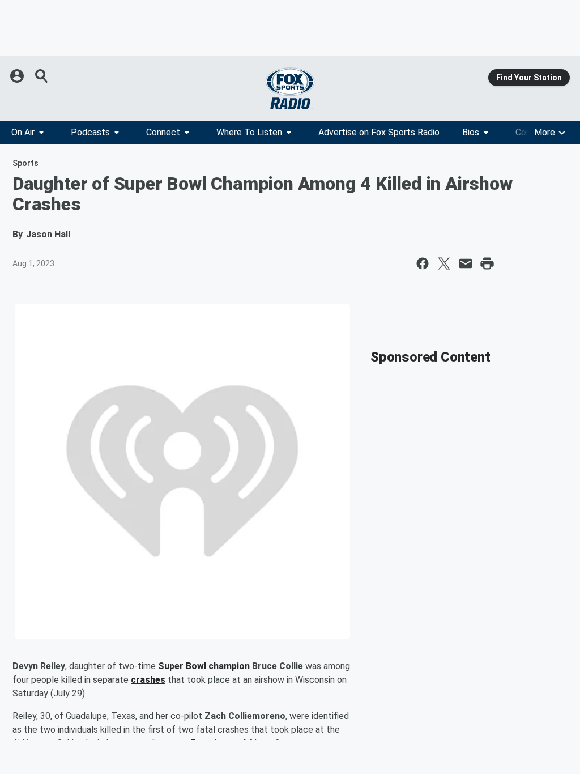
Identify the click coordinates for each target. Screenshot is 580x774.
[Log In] (18, 76)
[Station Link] (290, 88)
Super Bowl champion (204, 666)
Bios (470, 132)
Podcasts (90, 132)
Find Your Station (529, 77)
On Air (23, 132)
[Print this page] (487, 263)
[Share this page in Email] (466, 263)
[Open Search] (42, 76)
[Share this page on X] (444, 263)
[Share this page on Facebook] (422, 263)
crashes (148, 679)
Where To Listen (249, 132)
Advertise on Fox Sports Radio (379, 132)
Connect (163, 132)
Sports (25, 163)
